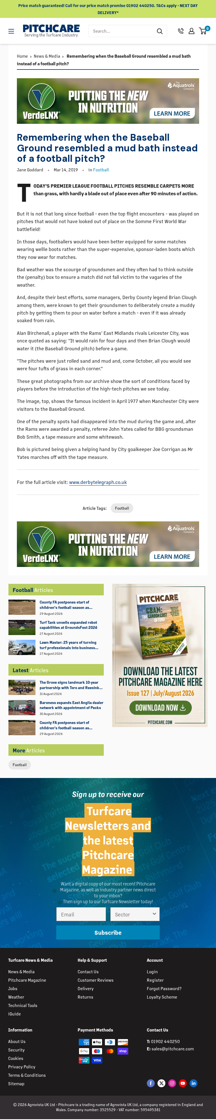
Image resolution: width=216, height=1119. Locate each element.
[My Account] (191, 31)
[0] (202, 31)
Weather (16, 996)
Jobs (12, 988)
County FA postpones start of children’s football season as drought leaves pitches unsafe (66, 605)
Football (20, 764)
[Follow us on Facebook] (151, 1083)
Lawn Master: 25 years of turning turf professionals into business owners (68, 645)
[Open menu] (11, 31)
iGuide (14, 1013)
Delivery (86, 988)
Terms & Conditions (27, 1075)
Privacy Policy (21, 1066)
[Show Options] (154, 914)
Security (16, 1049)
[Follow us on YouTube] (183, 1083)
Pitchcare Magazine (27, 980)
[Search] (160, 31)
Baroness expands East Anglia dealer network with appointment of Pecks (72, 705)
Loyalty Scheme (162, 996)
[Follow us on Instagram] (172, 1083)
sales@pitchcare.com (173, 1048)
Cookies (15, 1058)
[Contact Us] (181, 31)
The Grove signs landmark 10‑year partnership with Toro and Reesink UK (69, 685)
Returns (85, 996)
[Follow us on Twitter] (161, 1083)
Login (152, 971)
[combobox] (121, 31)
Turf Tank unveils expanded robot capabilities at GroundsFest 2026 (68, 625)
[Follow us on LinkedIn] (193, 1083)
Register (155, 980)
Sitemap (16, 1083)
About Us (17, 1041)
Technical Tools (22, 1005)
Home (22, 56)
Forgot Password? (164, 988)
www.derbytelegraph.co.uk (98, 482)
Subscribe (108, 932)
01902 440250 (165, 1041)
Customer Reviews (96, 980)
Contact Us (88, 971)
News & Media (47, 56)
